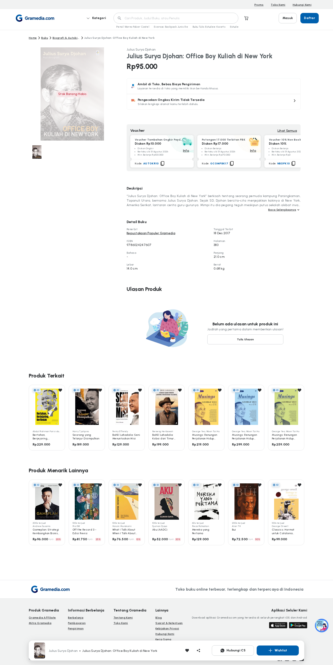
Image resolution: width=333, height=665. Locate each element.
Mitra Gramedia (40, 623)
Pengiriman (76, 628)
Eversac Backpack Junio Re (171, 26)
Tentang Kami (123, 617)
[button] (213, 102)
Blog (158, 617)
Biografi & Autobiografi (66, 37)
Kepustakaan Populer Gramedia (151, 233)
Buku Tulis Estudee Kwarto (209, 26)
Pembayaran (77, 623)
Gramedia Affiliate (42, 617)
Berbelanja (75, 617)
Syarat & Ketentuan (169, 623)
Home (33, 37)
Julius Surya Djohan (141, 49)
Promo (259, 4)
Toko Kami (278, 4)
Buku (44, 37)
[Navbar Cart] (246, 18)
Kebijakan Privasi (167, 628)
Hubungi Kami (302, 4)
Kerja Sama (163, 639)
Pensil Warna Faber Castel (132, 26)
